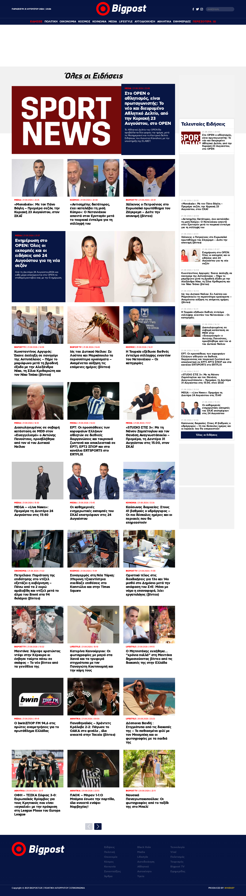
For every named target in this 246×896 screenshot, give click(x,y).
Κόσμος (109, 862)
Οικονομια (68, 21)
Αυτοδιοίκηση (145, 862)
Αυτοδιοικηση (145, 21)
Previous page (89, 826)
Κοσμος (84, 21)
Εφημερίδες (177, 871)
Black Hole (144, 847)
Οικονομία (110, 857)
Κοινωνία (110, 866)
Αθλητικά (143, 866)
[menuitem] (36, 21)
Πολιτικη (51, 21)
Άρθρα (108, 876)
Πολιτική (109, 852)
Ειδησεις (36, 21)
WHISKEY (229, 888)
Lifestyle (126, 21)
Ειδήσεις (109, 847)
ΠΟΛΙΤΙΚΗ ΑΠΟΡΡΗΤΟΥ (56, 888)
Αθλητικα (164, 21)
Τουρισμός (176, 862)
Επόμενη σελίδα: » (98, 826)
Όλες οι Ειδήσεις (206, 435)
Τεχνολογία (177, 847)
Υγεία (140, 876)
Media (112, 21)
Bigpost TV (177, 866)
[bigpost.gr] (121, 14)
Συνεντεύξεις (112, 871)
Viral (173, 852)
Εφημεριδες (182, 21)
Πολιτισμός (177, 857)
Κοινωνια (99, 21)
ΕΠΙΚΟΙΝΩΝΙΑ (77, 888)
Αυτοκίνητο (144, 871)
